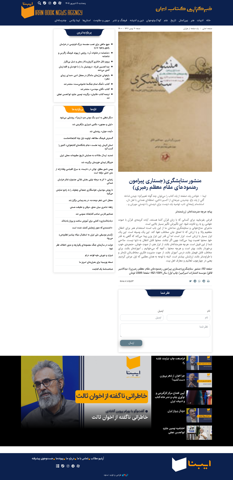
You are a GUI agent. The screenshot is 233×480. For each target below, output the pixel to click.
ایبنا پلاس (74, 20)
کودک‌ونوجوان (153, 20)
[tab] (93, 109)
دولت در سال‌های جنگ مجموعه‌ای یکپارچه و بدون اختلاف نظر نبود (84, 246)
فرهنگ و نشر (120, 20)
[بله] (63, 466)
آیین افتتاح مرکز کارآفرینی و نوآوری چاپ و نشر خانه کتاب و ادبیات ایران (170, 397)
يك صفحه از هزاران (191, 28)
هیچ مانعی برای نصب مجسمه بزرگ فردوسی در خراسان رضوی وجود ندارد (85, 46)
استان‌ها (87, 20)
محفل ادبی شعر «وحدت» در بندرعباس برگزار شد (91, 200)
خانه (208, 20)
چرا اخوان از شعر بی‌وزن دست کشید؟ (172, 377)
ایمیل (160, 311)
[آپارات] (78, 466)
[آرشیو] (57, 466)
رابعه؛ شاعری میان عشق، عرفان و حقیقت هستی (91, 207)
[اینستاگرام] (68, 466)
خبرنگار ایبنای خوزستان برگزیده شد (97, 162)
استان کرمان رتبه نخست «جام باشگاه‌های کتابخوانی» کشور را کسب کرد (86, 146)
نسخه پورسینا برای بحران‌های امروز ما (96, 262)
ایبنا (184, 9)
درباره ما (70, 459)
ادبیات (200, 20)
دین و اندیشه (137, 20)
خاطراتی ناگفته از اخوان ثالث (120, 417)
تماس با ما (82, 459)
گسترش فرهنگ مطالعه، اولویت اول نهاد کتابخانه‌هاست (88, 138)
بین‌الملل (183, 20)
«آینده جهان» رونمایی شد (101, 131)
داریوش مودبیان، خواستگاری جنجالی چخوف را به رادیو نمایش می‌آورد (84, 191)
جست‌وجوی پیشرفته (42, 459)
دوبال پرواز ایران (176, 411)
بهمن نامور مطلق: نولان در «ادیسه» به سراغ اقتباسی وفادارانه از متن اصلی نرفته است (84, 170)
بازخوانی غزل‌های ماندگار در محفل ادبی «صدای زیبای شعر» (85, 77)
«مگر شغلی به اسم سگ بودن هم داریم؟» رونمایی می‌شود (86, 117)
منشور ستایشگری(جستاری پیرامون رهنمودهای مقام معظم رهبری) (165, 184)
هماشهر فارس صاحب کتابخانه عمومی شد (94, 214)
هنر (192, 20)
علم (166, 20)
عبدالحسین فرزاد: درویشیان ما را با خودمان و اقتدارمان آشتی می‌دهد (84, 68)
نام (208, 311)
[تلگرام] (73, 466)
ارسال (131, 343)
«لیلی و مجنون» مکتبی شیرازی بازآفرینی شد (92, 124)
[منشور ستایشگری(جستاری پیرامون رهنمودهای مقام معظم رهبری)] (165, 102)
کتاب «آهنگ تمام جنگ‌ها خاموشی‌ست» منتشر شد (87, 84)
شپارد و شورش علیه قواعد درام (99, 255)
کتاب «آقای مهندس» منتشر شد (95, 89)
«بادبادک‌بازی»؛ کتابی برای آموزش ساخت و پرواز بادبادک (87, 221)
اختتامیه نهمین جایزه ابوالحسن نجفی (174, 430)
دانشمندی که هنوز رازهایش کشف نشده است (92, 228)
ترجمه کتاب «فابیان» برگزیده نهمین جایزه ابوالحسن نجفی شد (83, 96)
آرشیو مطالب (97, 459)
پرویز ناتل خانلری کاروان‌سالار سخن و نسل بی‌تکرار (87, 61)
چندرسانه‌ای (61, 20)
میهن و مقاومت (101, 20)
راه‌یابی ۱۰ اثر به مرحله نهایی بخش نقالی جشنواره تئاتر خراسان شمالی (85, 181)
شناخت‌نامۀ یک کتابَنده (102, 269)
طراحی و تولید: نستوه (112, 475)
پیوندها (59, 459)
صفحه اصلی (207, 28)
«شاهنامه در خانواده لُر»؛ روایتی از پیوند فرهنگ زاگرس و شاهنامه (84, 54)
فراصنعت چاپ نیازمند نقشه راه (170, 360)
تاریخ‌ (173, 20)
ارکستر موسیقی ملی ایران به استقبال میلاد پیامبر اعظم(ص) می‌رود (86, 236)
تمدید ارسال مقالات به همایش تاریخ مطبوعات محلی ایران (86, 155)
